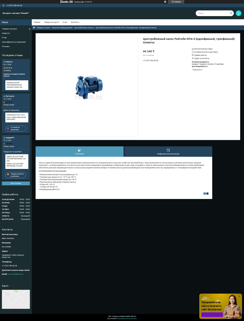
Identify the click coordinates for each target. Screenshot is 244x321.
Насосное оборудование (62, 28)
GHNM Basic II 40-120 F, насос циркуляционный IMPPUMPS (16, 117)
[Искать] (231, 13)
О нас (65, 22)
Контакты (75, 22)
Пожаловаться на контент (127, 318)
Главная (37, 22)
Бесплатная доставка (203, 49)
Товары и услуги (51, 22)
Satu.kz (133, 316)
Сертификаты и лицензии (14, 42)
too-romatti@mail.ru (15, 274)
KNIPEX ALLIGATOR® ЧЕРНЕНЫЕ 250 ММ (15, 165)
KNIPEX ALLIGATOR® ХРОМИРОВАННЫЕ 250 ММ (16, 158)
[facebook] (205, 194)
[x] (207, 194)
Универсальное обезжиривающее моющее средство (14, 85)
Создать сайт (79, 2)
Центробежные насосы (84, 28)
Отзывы (5, 46)
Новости (6, 33)
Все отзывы (16, 183)
